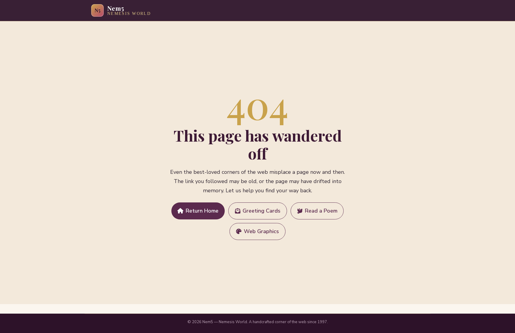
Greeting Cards (261, 210)
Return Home (202, 210)
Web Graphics (261, 231)
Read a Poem (321, 210)
